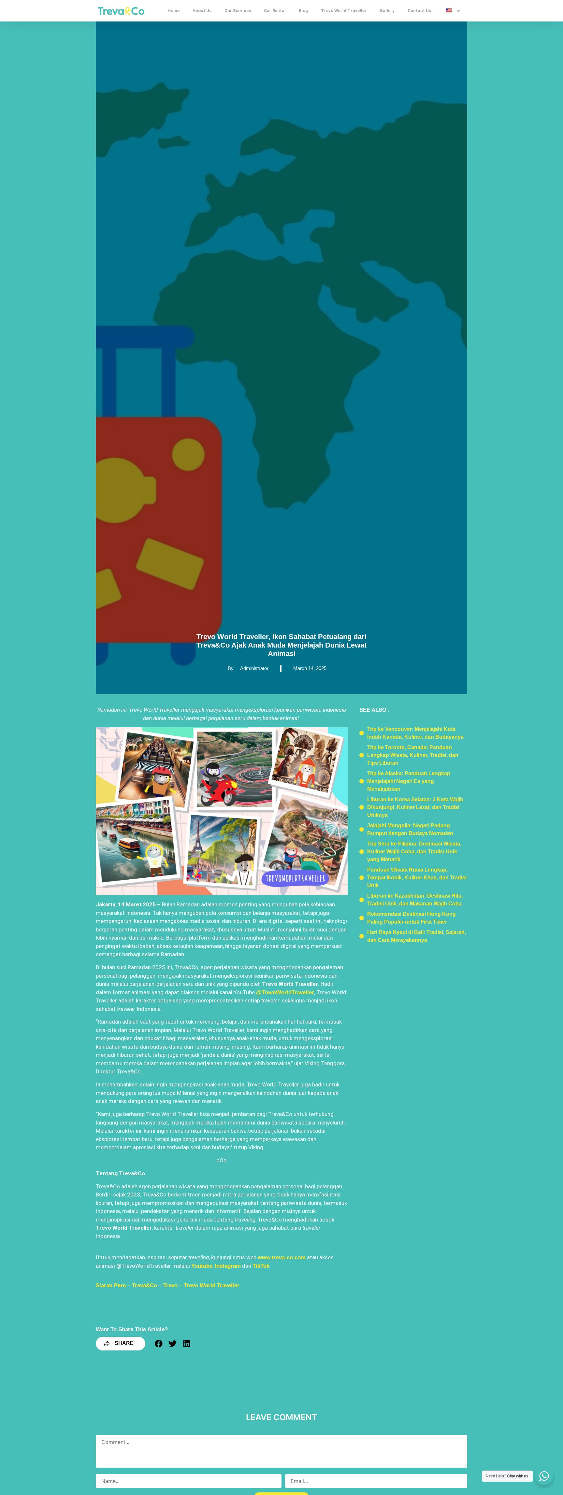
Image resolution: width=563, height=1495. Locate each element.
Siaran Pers (111, 1285)
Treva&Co (144, 1285)
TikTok (261, 1266)
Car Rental (275, 10)
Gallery (387, 10)
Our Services (237, 10)
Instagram (228, 1266)
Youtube (201, 1266)
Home (173, 10)
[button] (159, 1343)
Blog (303, 10)
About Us (202, 10)
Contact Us (419, 10)
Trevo (170, 1285)
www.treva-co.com (282, 1257)
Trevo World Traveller (344, 10)
